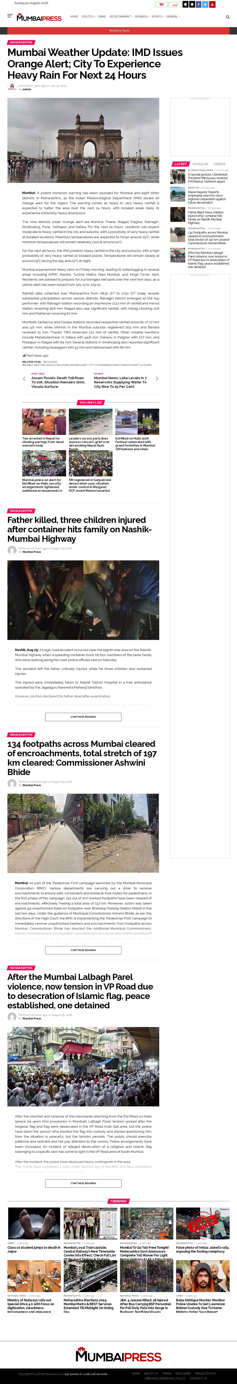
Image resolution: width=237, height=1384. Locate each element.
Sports (157, 16)
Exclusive (51, 362)
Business (141, 16)
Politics (88, 16)
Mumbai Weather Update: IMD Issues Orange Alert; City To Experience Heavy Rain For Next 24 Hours (87, 365)
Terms (167, 1373)
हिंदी (161, 4)
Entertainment (120, 16)
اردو (175, 4)
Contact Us (198, 1378)
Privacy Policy (205, 1373)
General (172, 16)
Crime (102, 16)
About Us (151, 1373)
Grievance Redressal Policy (165, 1378)
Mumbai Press (32, 551)
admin (27, 89)
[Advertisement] (200, 128)
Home (74, 16)
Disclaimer (183, 1373)
